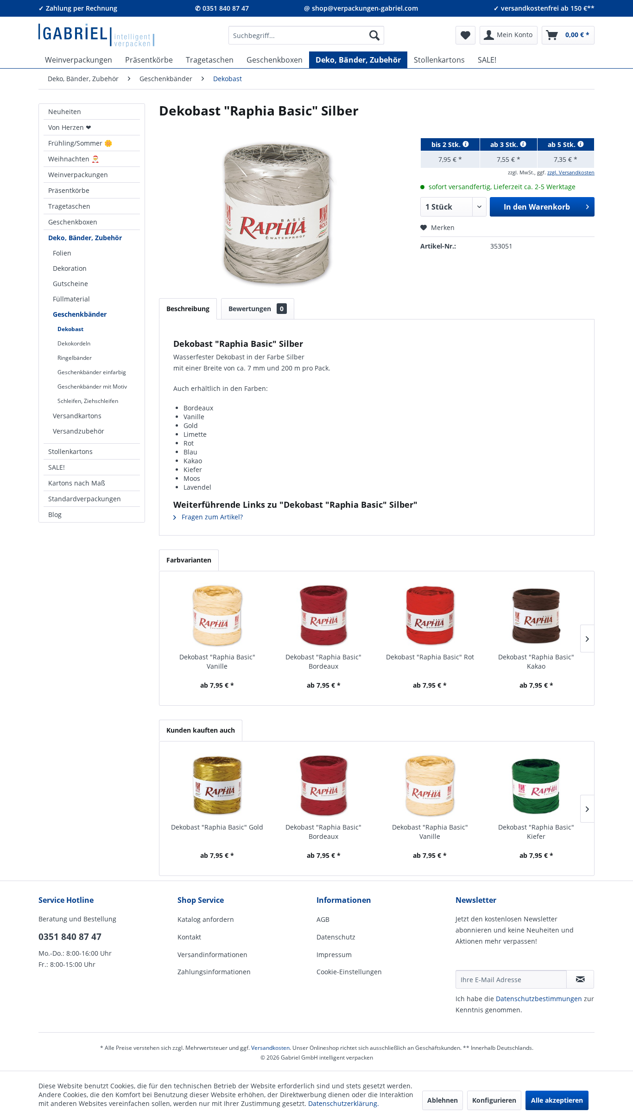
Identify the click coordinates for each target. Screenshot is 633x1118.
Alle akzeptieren (557, 1100)
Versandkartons (77, 415)
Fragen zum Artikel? (211, 516)
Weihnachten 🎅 (73, 158)
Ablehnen (442, 1100)
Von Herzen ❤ (69, 127)
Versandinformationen (212, 954)
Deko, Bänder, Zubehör (85, 237)
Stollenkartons (70, 451)
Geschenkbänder (80, 314)
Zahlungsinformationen (214, 971)
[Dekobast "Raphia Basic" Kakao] (536, 615)
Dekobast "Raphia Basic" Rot (430, 656)
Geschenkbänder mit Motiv (92, 386)
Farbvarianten (188, 560)
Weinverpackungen (78, 174)
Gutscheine (70, 283)
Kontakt (189, 937)
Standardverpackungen (84, 498)
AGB (322, 919)
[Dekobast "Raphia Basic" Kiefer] (536, 785)
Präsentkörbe (68, 190)
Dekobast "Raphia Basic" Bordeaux (323, 661)
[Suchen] (374, 35)
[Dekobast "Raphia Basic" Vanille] (217, 615)
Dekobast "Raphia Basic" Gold (217, 827)
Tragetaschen (69, 206)
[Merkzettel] (465, 35)
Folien (62, 253)
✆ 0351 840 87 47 (222, 8)
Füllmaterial (71, 298)
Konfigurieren (494, 1100)
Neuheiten (64, 111)
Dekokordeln (73, 343)
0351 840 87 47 (69, 937)
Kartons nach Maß (76, 483)
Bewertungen (256, 308)
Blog (55, 514)
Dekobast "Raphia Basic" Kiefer (536, 832)
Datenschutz (335, 937)
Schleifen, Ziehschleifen (87, 401)
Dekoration (70, 268)
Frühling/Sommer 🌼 (80, 143)
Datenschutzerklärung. (343, 1103)
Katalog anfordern (205, 919)
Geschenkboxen (72, 221)
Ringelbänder (74, 358)
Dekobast (70, 329)
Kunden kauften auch (200, 730)
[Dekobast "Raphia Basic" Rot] (430, 615)
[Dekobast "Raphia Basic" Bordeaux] (324, 615)
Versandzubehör (78, 431)
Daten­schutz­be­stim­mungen (539, 998)
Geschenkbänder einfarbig (91, 372)
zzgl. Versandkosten (571, 172)
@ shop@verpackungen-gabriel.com (361, 8)
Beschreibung (187, 308)
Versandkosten (270, 1048)
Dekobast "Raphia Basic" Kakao (536, 661)
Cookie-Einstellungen (349, 971)
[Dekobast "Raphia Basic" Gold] (217, 785)
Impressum (334, 954)
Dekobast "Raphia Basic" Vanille (217, 661)
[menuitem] (306, 35)
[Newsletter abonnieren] (580, 979)
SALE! (56, 467)
